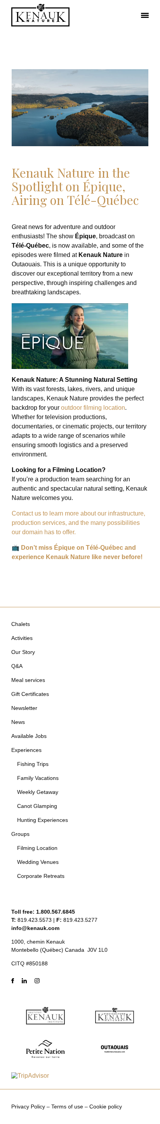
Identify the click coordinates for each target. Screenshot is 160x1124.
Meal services (28, 680)
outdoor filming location (93, 407)
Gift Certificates (30, 694)
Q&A (17, 666)
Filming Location (37, 848)
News (18, 722)
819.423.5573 (34, 920)
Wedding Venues (38, 862)
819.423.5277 (80, 920)
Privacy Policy (28, 1106)
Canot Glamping (37, 806)
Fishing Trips (33, 764)
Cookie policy (105, 1106)
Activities (22, 638)
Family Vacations (38, 778)
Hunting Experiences (42, 820)
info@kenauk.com (35, 928)
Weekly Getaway (37, 792)
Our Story (23, 652)
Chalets (20, 624)
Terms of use (67, 1106)
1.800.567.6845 (55, 912)
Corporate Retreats (40, 876)
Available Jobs (29, 736)
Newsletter (24, 708)
